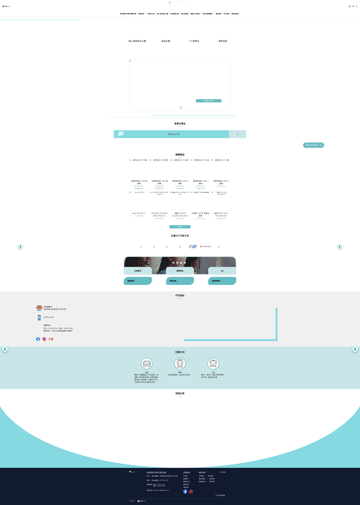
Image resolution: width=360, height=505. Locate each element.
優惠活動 (218, 14)
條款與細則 (235, 14)
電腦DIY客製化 (195, 14)
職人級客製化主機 (162, 14)
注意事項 (202, 476)
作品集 (185, 476)
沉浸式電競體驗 (207, 14)
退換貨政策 (203, 481)
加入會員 (223, 472)
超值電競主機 (174, 14)
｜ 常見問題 (211, 481)
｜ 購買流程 (209, 476)
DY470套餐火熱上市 (209, 101)
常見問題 (226, 14)
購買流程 (141, 14)
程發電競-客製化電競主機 (128, 14)
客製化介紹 (151, 14)
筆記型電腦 (184, 14)
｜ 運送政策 (211, 479)
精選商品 (186, 479)
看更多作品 (314, 145)
